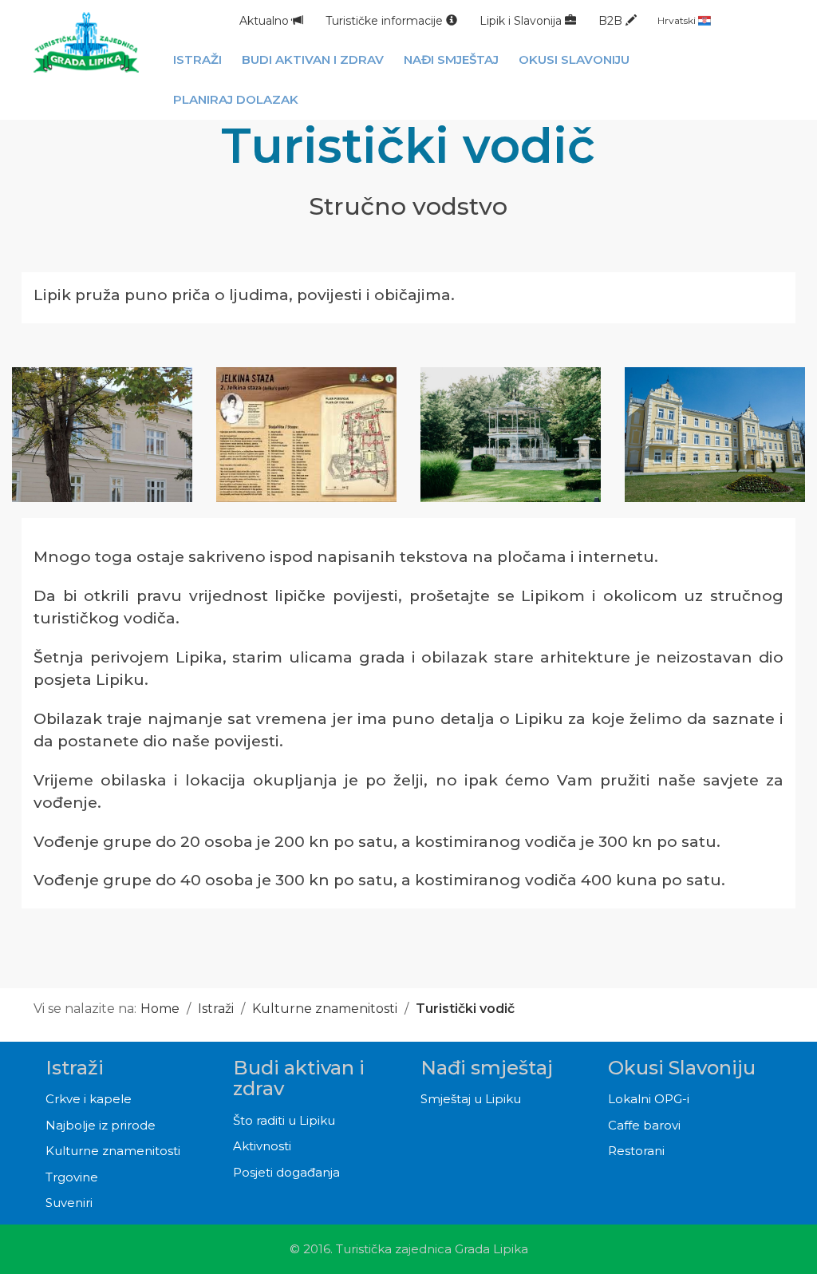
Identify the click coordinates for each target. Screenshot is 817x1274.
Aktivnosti (262, 1145)
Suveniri (69, 1202)
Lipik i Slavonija (522, 21)
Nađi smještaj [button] (451, 59)
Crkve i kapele (88, 1098)
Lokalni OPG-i (648, 1098)
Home (160, 1008)
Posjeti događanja (286, 1172)
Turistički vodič (465, 1008)
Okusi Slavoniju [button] (574, 59)
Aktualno (265, 21)
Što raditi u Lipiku (284, 1120)
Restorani (636, 1150)
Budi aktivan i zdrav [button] (313, 59)
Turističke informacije (386, 21)
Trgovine (71, 1177)
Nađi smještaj (486, 1067)
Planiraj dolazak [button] (235, 99)
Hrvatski (677, 20)
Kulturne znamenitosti (324, 1008)
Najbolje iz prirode (100, 1125)
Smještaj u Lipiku (470, 1098)
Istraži (216, 1008)
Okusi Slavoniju (682, 1067)
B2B (612, 21)
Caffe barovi (644, 1125)
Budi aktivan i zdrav (299, 1078)
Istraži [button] (197, 59)
